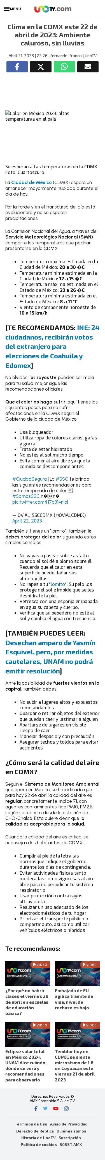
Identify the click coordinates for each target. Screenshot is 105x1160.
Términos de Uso (31, 1124)
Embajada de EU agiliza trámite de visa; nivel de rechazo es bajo (74, 999)
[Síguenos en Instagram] (66, 1109)
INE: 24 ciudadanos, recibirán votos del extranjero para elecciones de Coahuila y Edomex (52, 346)
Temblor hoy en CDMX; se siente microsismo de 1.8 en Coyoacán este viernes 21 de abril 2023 (75, 1065)
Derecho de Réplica (35, 1131)
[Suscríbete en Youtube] (55, 1109)
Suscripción (70, 1137)
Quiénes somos (71, 1131)
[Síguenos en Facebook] (36, 1109)
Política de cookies (39, 1144)
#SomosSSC (26, 496)
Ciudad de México (31, 182)
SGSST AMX (71, 1144)
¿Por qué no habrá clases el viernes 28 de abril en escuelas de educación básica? (26, 1002)
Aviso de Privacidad (69, 1124)
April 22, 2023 (27, 520)
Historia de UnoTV (38, 1137)
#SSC (62, 479)
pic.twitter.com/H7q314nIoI (40, 502)
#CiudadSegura (29, 479)
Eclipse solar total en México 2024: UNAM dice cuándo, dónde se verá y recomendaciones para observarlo (25, 1065)
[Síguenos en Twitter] (45, 1109)
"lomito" (58, 584)
